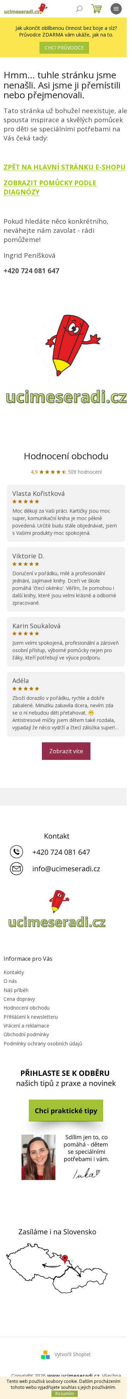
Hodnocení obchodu (66, 455)
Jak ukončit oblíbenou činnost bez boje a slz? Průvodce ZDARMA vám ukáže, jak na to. (66, 31)
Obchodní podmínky (26, 1034)
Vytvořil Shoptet (73, 1354)
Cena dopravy (19, 999)
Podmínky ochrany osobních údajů (43, 1043)
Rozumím (64, 1394)
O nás (10, 981)
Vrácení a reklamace (26, 1025)
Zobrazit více (66, 751)
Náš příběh (16, 990)
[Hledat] (79, 9)
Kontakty (14, 972)
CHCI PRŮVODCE (64, 47)
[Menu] (116, 9)
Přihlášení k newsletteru (31, 1016)
